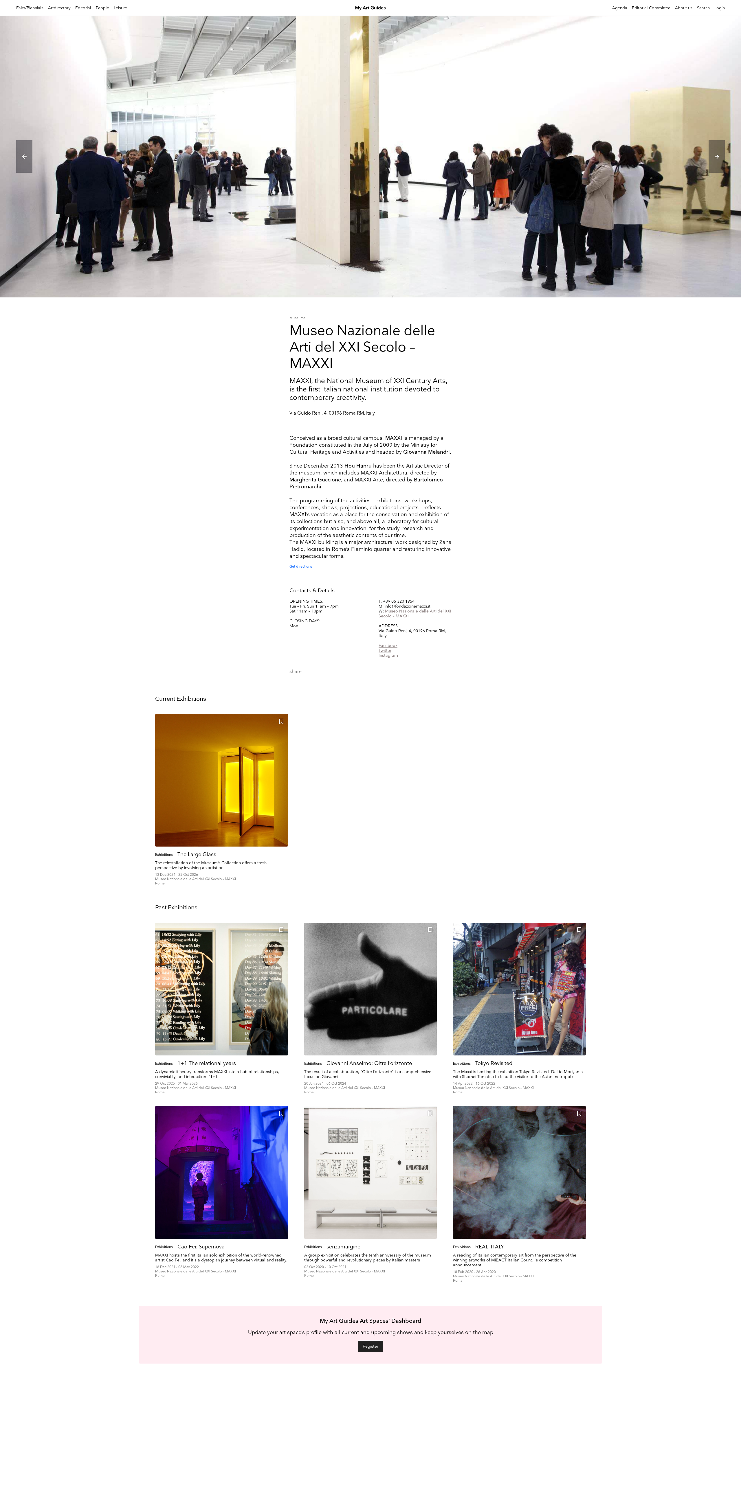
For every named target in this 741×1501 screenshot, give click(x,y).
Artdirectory (59, 7)
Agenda (619, 7)
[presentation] (24, 156)
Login (719, 7)
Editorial (83, 7)
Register (370, 1346)
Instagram (388, 655)
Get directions (300, 566)
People (102, 7)
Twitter (385, 650)
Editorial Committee (651, 7)
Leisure (120, 7)
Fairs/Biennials (29, 7)
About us (683, 7)
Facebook (388, 645)
